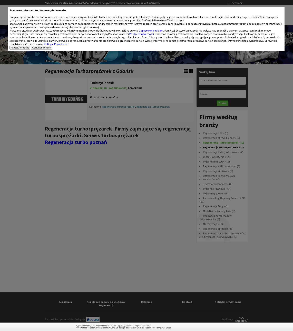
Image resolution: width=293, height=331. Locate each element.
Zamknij (78, 326)
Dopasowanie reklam (151, 30)
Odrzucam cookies (41, 47)
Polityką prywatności (142, 326)
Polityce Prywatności (141, 34)
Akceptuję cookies (20, 47)
